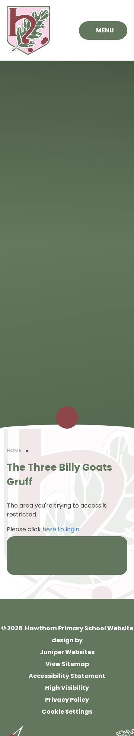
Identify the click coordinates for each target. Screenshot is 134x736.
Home (14, 450)
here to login (60, 529)
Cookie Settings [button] (67, 711)
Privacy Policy (67, 699)
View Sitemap (67, 664)
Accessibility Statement (67, 676)
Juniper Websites (67, 652)
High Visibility (67, 688)
